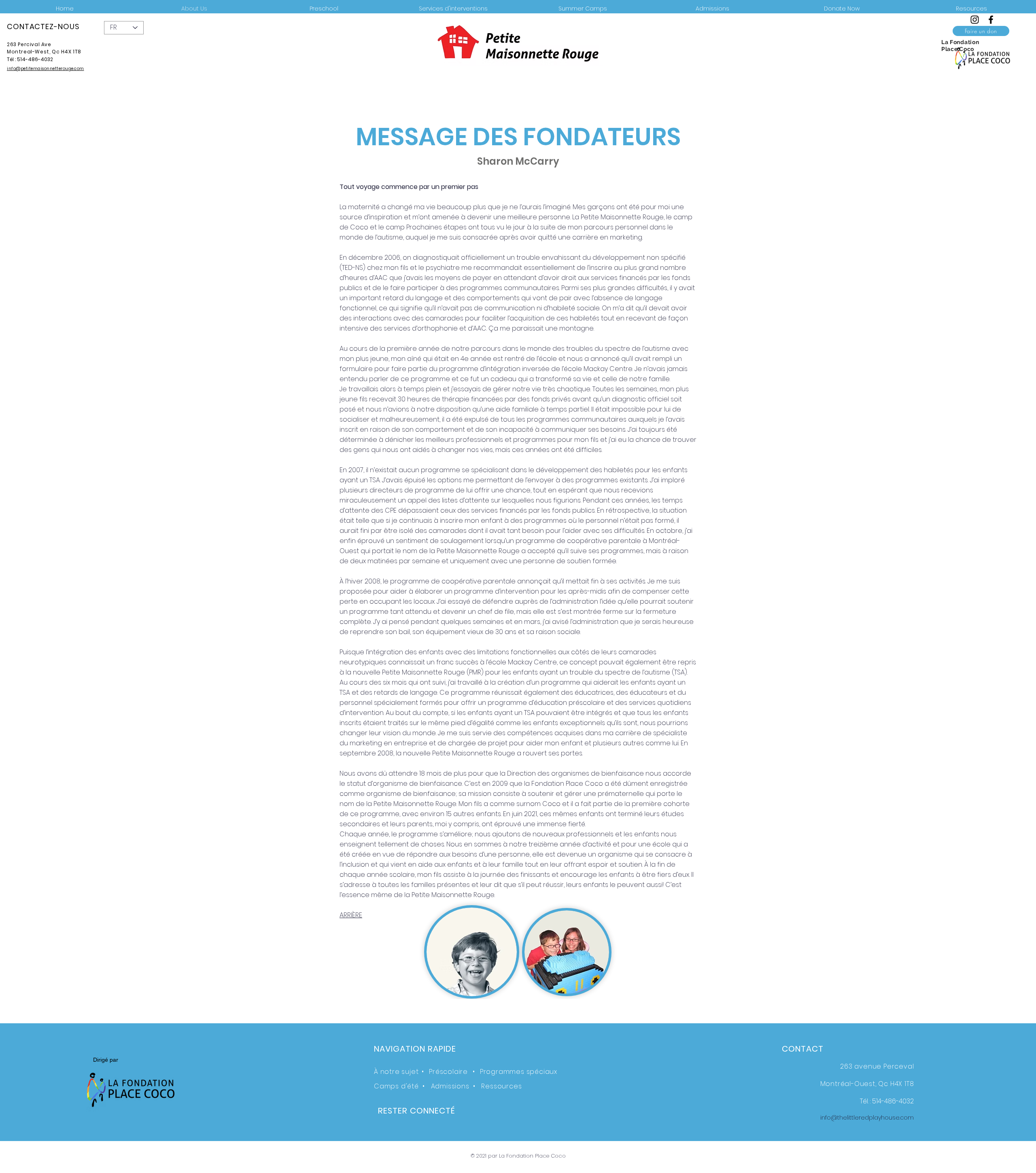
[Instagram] (974, 19)
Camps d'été (396, 1086)
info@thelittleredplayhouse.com (867, 1118)
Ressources (501, 1086)
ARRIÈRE (351, 915)
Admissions (450, 1086)
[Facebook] (990, 19)
